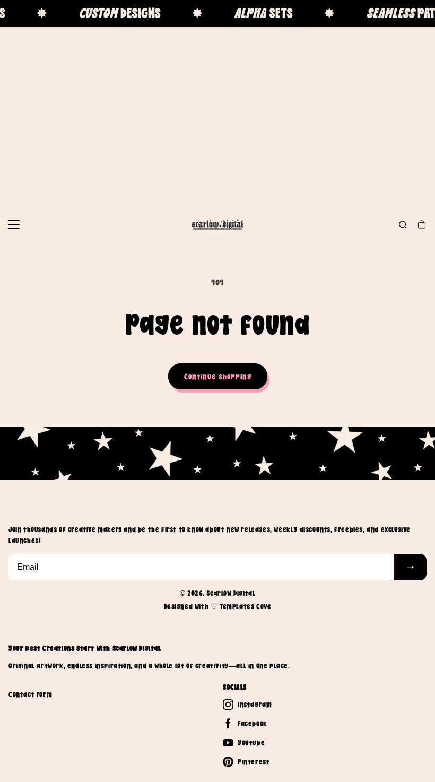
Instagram (255, 704)
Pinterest (253, 762)
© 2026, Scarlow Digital (218, 593)
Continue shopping (217, 376)
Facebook (252, 723)
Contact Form (30, 694)
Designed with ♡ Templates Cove (218, 606)
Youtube (251, 742)
